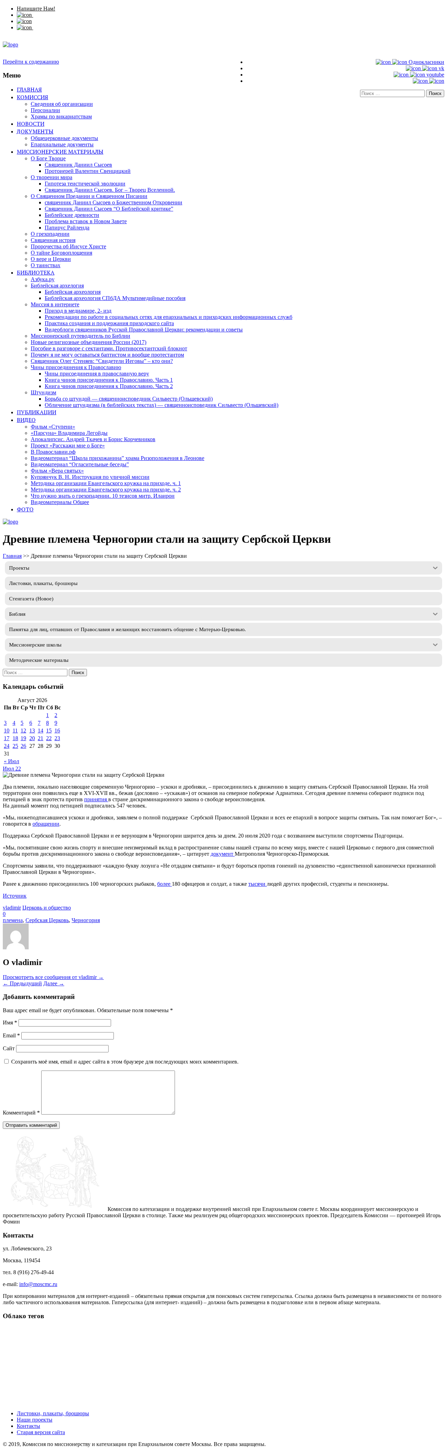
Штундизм (43, 392)
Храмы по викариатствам (61, 116)
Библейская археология (73, 292)
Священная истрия (53, 240)
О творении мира (51, 177)
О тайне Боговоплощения (61, 253)
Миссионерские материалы (60, 151)
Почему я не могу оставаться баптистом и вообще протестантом (107, 355)
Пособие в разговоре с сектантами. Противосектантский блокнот (109, 348)
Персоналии (45, 110)
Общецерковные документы (64, 138)
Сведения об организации (62, 104)
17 (6, 738)
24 (6, 746)
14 (40, 730)
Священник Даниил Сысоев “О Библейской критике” (109, 209)
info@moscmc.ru (38, 1284)
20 (32, 738)
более (164, 884)
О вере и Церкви (51, 259)
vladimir (12, 908)
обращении (45, 824)
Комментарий (21, 1113)
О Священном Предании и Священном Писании (89, 196)
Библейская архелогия (57, 286)
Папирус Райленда (67, 228)
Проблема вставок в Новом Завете (86, 221)
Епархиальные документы (62, 144)
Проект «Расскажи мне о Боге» (68, 445)
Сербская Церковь (47, 920)
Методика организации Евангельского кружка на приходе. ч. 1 (106, 483)
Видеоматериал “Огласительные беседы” (80, 464)
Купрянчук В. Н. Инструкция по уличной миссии (90, 477)
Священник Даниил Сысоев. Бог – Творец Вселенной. (110, 190)
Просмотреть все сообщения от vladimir (53, 977)
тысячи (257, 884)
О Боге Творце (48, 158)
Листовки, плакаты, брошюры (53, 1413)
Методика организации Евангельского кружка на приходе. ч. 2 (106, 489)
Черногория (86, 920)
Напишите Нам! (36, 9)
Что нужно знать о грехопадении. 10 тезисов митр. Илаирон (103, 496)
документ (223, 854)
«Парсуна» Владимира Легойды (69, 433)
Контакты (28, 1426)
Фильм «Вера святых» (57, 471)
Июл (9, 769)
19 (23, 738)
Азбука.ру (42, 279)
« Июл (11, 761)
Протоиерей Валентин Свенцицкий (88, 171)
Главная (29, 89)
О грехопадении (50, 234)
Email (11, 1035)
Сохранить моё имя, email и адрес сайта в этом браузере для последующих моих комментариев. (125, 1062)
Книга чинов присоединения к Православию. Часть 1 (109, 380)
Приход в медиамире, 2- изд (78, 311)
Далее (53, 983)
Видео (26, 420)
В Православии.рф (53, 452)
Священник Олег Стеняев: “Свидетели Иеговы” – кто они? (102, 361)
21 (40, 738)
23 (57, 738)
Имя (10, 1022)
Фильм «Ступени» (53, 427)
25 (15, 746)
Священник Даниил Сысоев (78, 165)
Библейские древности (72, 215)
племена (13, 920)
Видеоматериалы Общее (60, 502)
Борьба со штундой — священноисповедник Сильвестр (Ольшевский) (129, 399)
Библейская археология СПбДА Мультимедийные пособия (115, 298)
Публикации (36, 412)
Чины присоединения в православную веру (97, 374)
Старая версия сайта (41, 1432)
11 (15, 730)
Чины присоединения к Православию (76, 367)
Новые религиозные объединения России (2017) (88, 342)
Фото (25, 509)
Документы (35, 131)
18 (15, 738)
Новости (30, 123)
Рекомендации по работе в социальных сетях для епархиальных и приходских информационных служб (168, 317)
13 (32, 730)
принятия (96, 799)
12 (23, 730)
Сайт (9, 1048)
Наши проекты (34, 1420)
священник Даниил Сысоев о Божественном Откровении (113, 202)
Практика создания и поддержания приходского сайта (109, 323)
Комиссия (32, 97)
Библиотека (35, 272)
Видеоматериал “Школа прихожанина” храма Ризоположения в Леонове (117, 458)
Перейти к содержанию (31, 62)
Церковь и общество (46, 908)
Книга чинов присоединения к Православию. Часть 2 (109, 386)
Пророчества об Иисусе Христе (68, 246)
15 (49, 730)
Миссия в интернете (55, 304)
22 (49, 738)
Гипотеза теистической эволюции (85, 184)
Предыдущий (22, 983)
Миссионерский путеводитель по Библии (80, 336)
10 (6, 730)
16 (57, 730)
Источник (15, 896)
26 (23, 746)
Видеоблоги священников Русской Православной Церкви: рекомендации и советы (144, 330)
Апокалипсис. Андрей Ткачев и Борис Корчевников (93, 439)
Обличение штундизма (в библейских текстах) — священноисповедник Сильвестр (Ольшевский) (161, 405)
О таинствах (45, 265)
